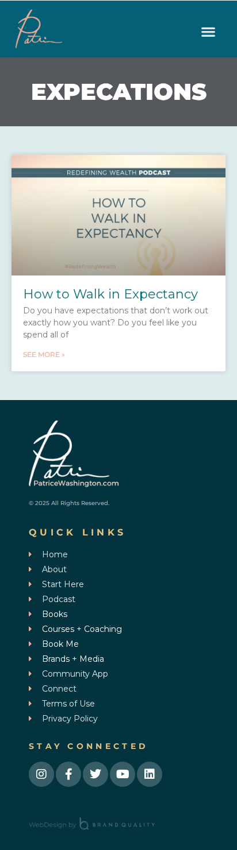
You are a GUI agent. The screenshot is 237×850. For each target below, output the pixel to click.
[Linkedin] (149, 774)
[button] (208, 32)
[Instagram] (41, 774)
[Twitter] (95, 774)
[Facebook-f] (68, 774)
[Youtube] (122, 774)
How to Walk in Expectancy (110, 294)
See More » (44, 354)
